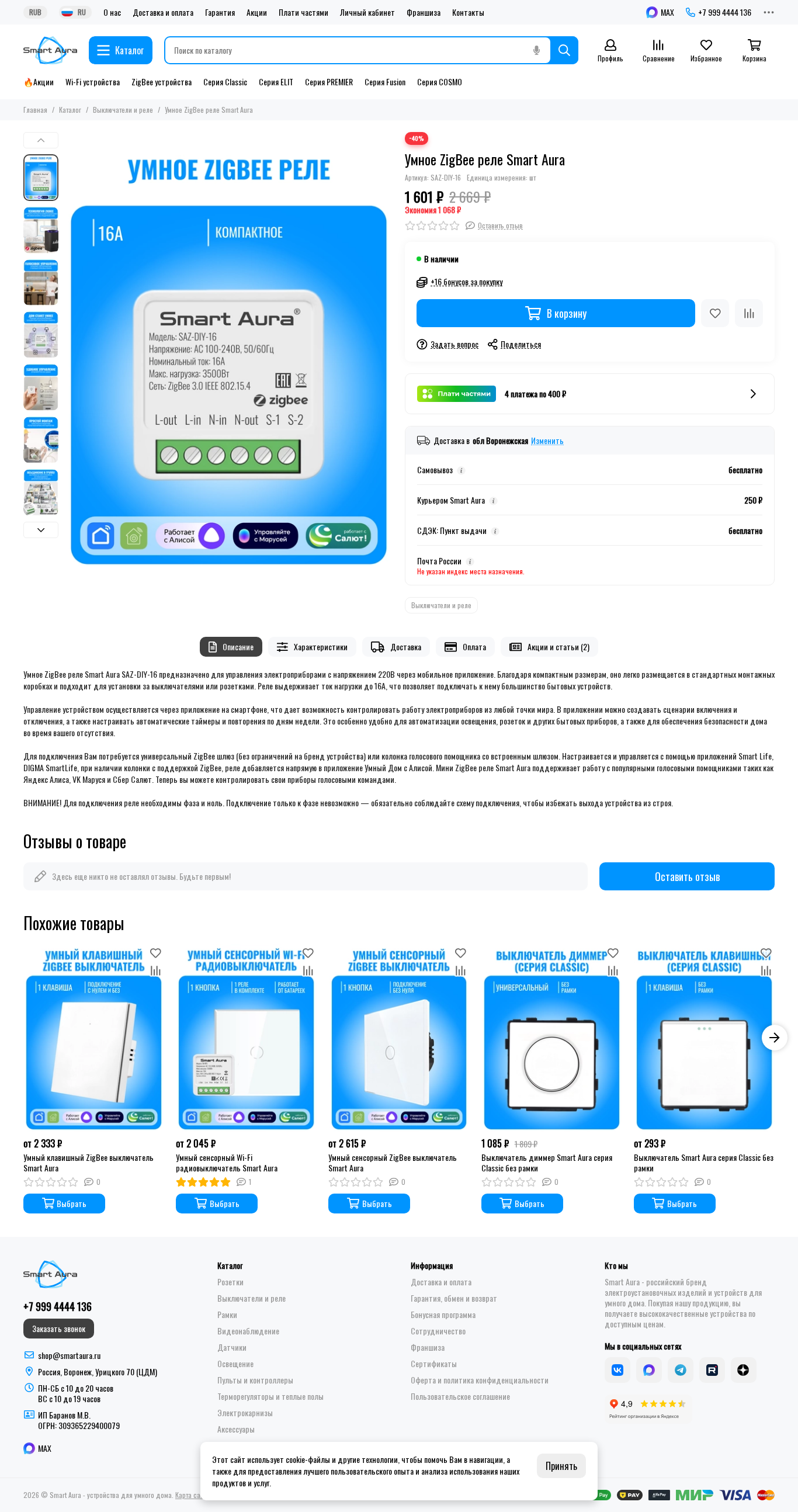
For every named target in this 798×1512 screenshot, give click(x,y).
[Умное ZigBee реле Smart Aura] (228, 351)
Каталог (70, 110)
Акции (257, 12)
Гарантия (220, 12)
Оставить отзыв (687, 876)
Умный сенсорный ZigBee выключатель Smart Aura (392, 1162)
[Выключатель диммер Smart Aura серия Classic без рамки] (551, 1038)
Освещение (235, 1363)
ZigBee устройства (161, 82)
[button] (70, 350)
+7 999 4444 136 (724, 12)
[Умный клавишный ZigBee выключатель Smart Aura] (93, 1038)
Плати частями (303, 12)
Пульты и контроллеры (255, 1380)
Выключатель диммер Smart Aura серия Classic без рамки (546, 1162)
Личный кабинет (367, 12)
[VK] (617, 1370)
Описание (238, 646)
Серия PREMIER (329, 82)
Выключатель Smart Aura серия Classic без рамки (703, 1162)
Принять (561, 1466)
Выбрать (71, 1203)
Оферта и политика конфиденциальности (480, 1380)
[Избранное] (715, 313)
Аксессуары (236, 1429)
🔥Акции (38, 82)
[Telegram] (680, 1370)
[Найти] (564, 50)
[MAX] (649, 1370)
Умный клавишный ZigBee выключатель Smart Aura (88, 1162)
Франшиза (423, 12)
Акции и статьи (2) (558, 646)
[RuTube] (712, 1370)
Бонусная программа (443, 1314)
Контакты (468, 12)
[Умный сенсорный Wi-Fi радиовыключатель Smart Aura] (246, 1038)
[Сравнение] (749, 313)
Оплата (474, 646)
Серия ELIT (276, 82)
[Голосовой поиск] (536, 50)
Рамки (227, 1314)
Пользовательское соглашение (460, 1396)
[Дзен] (744, 1370)
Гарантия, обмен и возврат (454, 1298)
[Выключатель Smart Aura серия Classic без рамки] (704, 1038)
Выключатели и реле (123, 110)
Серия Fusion (385, 82)
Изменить (547, 440)
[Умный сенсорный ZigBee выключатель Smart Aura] (398, 1038)
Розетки (230, 1282)
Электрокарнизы (245, 1412)
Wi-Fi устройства (92, 82)
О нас (112, 12)
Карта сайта (192, 1495)
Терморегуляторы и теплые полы (270, 1396)
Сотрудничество (438, 1331)
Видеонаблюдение (248, 1331)
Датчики (232, 1347)
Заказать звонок (58, 1328)
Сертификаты (434, 1363)
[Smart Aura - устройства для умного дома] (50, 50)
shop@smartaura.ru (69, 1355)
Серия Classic (225, 82)
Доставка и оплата (163, 12)
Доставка (405, 646)
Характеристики (321, 646)
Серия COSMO (439, 82)
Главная (35, 110)
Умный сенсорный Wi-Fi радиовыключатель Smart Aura (226, 1162)
